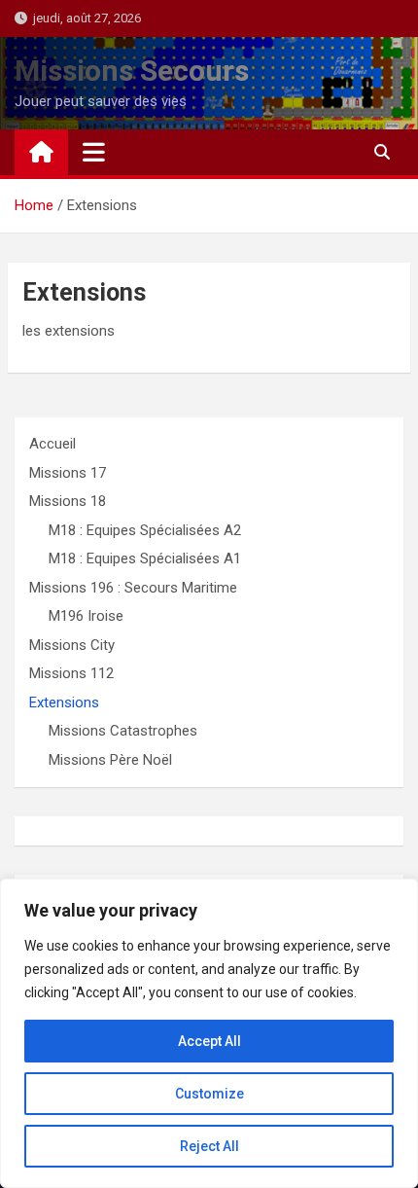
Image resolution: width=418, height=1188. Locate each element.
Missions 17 (67, 473)
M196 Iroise (86, 616)
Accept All (209, 1041)
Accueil (52, 443)
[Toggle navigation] (94, 151)
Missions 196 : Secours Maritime (133, 587)
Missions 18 (67, 501)
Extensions (64, 702)
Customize (209, 1093)
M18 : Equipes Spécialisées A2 (145, 530)
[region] (209, 1033)
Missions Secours (132, 71)
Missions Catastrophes (123, 730)
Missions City (72, 645)
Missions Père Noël (110, 760)
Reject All (209, 1146)
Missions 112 (71, 673)
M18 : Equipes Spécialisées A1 (145, 558)
